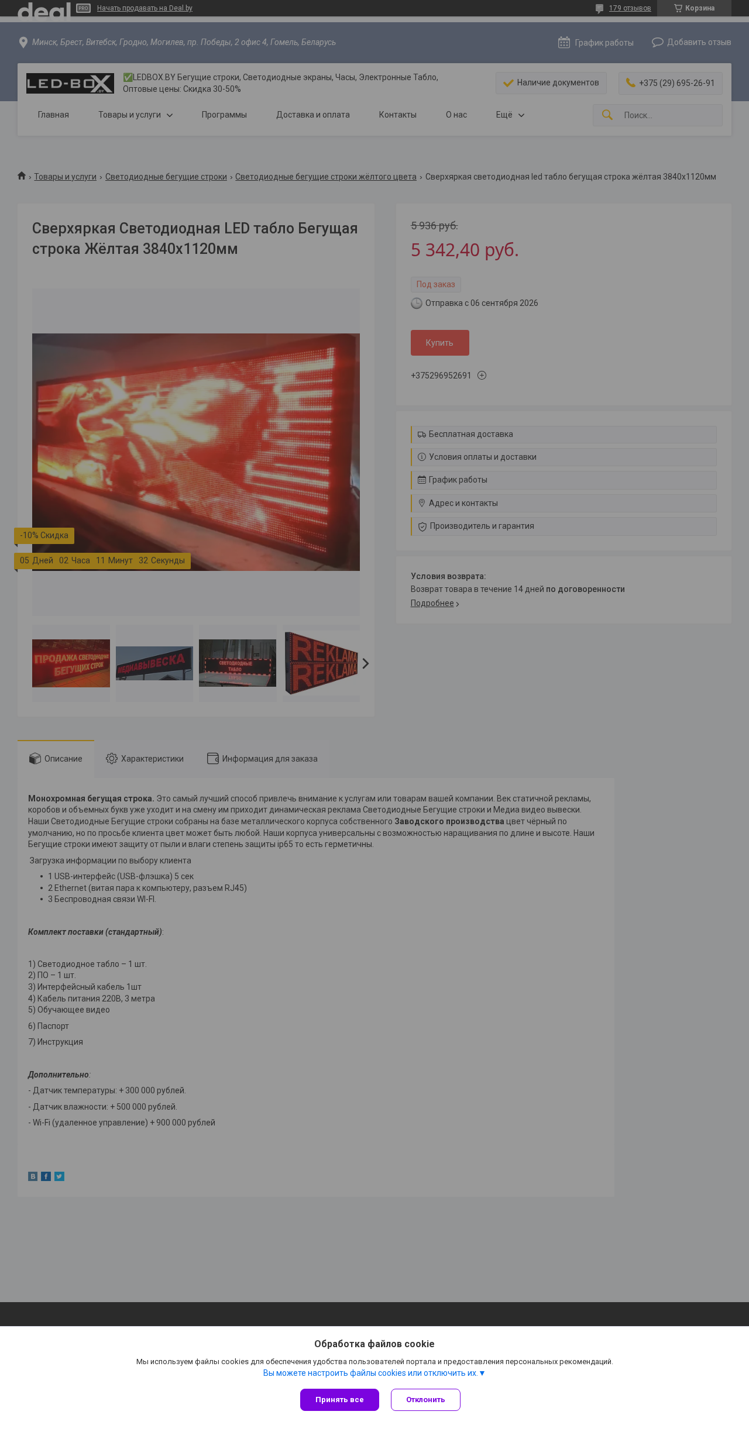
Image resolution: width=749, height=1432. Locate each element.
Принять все (339, 1399)
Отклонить (425, 1399)
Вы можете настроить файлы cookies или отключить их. (370, 1373)
